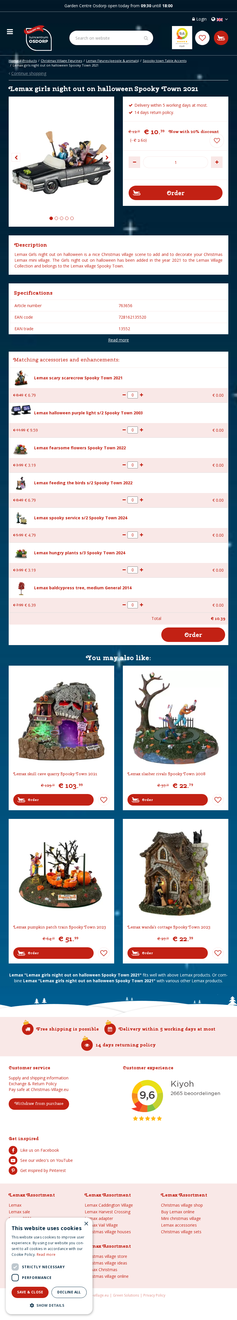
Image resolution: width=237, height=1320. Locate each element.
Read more (118, 340)
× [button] (86, 1224)
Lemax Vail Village (101, 1225)
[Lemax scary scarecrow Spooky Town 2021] (21, 377)
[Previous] (16, 157)
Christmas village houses (108, 1231)
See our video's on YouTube (46, 1160)
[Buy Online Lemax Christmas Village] (37, 33)
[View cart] (221, 38)
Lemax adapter (99, 1218)
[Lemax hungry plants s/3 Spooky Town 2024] (21, 552)
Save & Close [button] (30, 1292)
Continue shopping (28, 73)
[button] (49, 1305)
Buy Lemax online (178, 1211)
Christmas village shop (182, 1205)
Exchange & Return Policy (33, 1083)
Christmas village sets (181, 1231)
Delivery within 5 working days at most (167, 1029)
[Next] (107, 157)
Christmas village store (106, 1256)
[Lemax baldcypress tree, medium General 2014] (21, 587)
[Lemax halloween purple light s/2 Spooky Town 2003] (21, 409)
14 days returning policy (126, 1045)
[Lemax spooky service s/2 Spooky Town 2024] (21, 517)
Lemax (15, 1205)
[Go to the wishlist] (202, 38)
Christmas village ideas (106, 1263)
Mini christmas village (181, 1218)
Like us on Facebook (39, 1150)
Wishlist (104, 800)
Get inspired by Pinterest (43, 1170)
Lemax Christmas (101, 1269)
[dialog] (49, 1266)
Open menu (9, 30)
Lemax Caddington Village (109, 1205)
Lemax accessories (179, 1225)
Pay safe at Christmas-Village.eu (38, 1089)
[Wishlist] (202, 38)
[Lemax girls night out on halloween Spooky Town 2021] (61, 162)
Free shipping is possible (67, 1029)
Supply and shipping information (38, 1078)
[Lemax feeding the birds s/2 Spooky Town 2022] (21, 482)
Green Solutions (126, 1295)
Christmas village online (107, 1276)
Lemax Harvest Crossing (107, 1211)
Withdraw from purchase (38, 1103)
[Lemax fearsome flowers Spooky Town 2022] (21, 448)
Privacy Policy (154, 1295)
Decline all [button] (69, 1292)
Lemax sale (19, 1211)
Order (33, 799)
